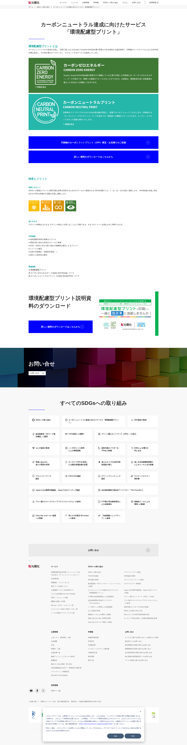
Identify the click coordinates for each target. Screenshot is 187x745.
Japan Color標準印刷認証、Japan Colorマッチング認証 (140, 591)
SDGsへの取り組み (110, 2)
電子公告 (91, 660)
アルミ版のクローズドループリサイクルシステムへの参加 (140, 601)
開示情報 (91, 656)
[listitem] (41, 715)
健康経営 (54, 660)
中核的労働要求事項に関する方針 (90, 701)
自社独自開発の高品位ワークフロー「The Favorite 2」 (100, 601)
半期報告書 (92, 645)
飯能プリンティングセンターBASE (63, 656)
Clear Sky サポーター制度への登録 (100, 622)
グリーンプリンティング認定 (134, 580)
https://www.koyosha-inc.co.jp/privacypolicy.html (95, 724)
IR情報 (96, 2)
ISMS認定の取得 (129, 576)
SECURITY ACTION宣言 (59, 675)
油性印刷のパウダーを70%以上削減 (136, 607)
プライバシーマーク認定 (132, 572)
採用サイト (55, 691)
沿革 (52, 645)
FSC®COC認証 (93, 576)
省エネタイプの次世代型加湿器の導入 (137, 614)
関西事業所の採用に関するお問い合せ (138, 649)
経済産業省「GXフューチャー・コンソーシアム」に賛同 (105, 585)
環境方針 (74, 701)
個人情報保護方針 (63, 701)
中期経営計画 (92, 652)
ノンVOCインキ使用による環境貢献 (100, 607)
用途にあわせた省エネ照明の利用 (99, 618)
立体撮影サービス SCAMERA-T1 (62, 590)
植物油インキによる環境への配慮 (99, 614)
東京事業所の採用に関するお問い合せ (138, 645)
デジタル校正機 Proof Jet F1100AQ (63, 594)
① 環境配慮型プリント (37, 270)
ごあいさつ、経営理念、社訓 (61, 637)
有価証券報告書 (93, 637)
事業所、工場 (55, 649)
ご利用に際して (34, 701)
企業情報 (85, 2)
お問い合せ (136, 2)
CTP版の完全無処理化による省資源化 (101, 596)
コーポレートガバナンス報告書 (98, 649)
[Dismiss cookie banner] (140, 711)
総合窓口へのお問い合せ (133, 641)
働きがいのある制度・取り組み (61, 664)
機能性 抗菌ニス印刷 (58, 601)
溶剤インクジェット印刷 (59, 597)
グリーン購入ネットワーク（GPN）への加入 (139, 596)
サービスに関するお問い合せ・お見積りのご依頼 (141, 637)
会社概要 (54, 641)
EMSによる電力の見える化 (133, 611)
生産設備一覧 (55, 652)
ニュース (74, 2)
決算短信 (91, 641)
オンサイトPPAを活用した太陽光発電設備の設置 (140, 618)
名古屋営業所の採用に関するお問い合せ (138, 652)
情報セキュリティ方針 (48, 701)
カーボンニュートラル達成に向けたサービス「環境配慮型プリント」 (103, 591)
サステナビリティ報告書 (132, 583)
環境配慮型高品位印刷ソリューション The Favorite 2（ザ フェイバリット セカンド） (65, 573)
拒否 (132, 736)
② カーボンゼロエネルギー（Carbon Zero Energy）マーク (51, 273)
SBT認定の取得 (93, 580)
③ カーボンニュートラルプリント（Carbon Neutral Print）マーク (54, 276)
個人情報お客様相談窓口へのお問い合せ (138, 656)
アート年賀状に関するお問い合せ (136, 660)
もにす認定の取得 (94, 611)
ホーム (31, 7)
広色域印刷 (55, 578)
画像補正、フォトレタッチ (60, 582)
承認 (115, 736)
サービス (63, 2)
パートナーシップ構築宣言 (60, 671)
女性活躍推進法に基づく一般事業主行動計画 (66, 668)
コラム (125, 2)
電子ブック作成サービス (59, 586)
